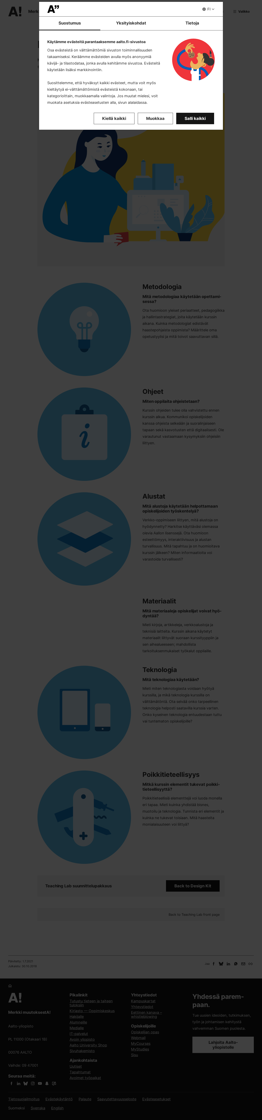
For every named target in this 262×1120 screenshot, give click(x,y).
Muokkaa (155, 118)
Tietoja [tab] (192, 23)
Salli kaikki (195, 118)
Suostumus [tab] (70, 23)
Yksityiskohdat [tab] (131, 23)
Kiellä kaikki (114, 118)
